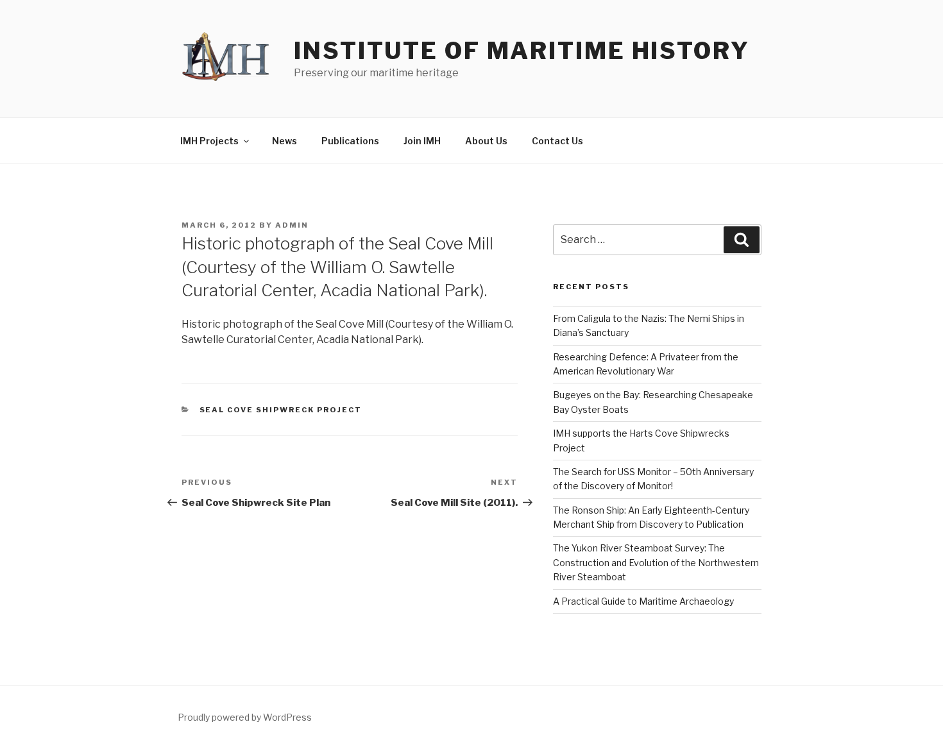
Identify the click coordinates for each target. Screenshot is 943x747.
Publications (350, 140)
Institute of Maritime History (522, 51)
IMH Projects (209, 140)
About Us (486, 140)
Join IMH (422, 140)
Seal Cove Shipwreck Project (281, 409)
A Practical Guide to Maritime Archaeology (643, 601)
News (284, 140)
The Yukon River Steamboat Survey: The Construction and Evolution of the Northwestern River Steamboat (656, 562)
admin (292, 225)
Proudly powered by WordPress (245, 717)
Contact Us (557, 140)
